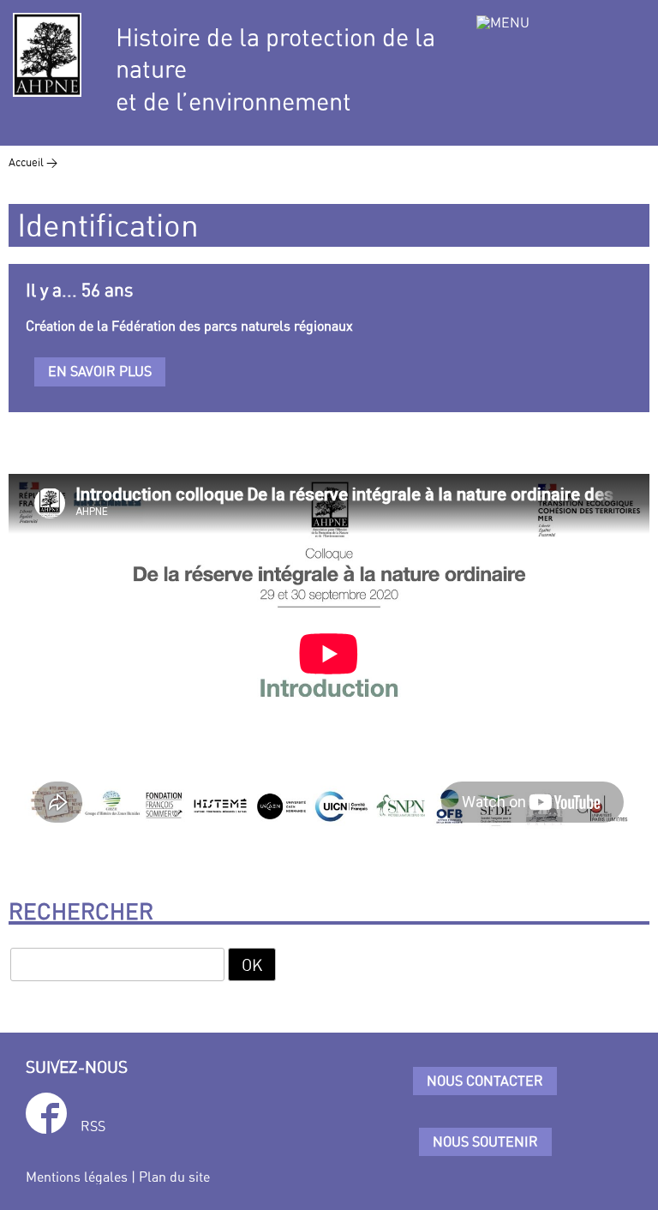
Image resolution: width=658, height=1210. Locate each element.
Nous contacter (485, 1080)
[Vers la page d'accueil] (47, 55)
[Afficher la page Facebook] (46, 1116)
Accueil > (33, 162)
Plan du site (174, 1176)
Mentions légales (77, 1176)
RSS (93, 1126)
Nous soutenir (485, 1141)
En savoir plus (100, 371)
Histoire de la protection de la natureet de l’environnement (275, 69)
